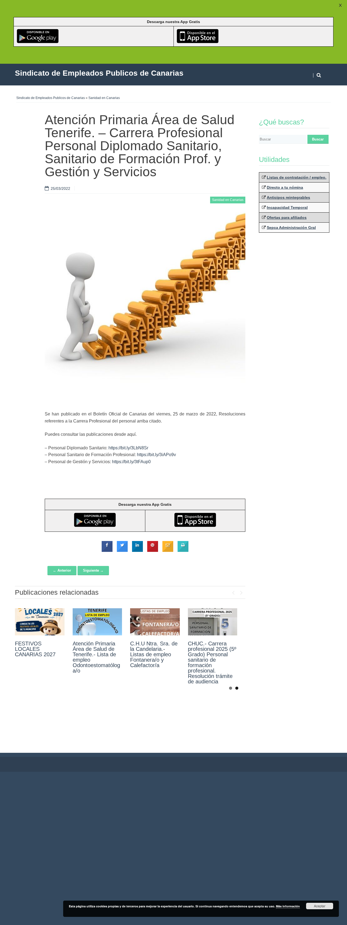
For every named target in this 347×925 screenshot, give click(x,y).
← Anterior (62, 570)
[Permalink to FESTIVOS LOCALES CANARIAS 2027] (40, 621)
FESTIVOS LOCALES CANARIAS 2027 (35, 649)
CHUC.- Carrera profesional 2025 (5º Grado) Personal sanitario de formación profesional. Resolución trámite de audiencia (212, 662)
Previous (233, 591)
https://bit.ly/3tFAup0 (131, 461)
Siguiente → (93, 570)
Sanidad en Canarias (104, 98)
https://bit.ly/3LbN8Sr (128, 448)
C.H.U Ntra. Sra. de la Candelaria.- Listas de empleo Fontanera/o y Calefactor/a (154, 654)
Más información (288, 906)
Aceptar (319, 906)
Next (241, 591)
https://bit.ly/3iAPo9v (156, 454)
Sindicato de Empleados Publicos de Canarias (50, 98)
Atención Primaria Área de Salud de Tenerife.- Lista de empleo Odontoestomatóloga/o (96, 657)
